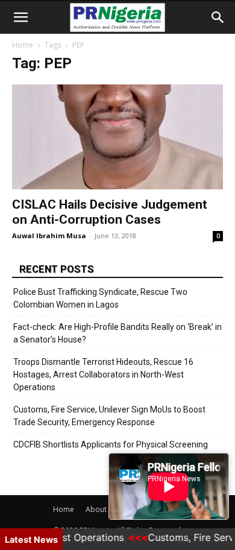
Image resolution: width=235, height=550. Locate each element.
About (96, 509)
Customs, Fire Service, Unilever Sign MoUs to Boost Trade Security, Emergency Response (109, 416)
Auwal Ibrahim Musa (49, 235)
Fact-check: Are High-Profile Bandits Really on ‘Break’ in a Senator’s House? (117, 333)
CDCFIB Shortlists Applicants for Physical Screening (110, 444)
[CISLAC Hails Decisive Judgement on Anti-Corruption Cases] (117, 136)
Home (22, 45)
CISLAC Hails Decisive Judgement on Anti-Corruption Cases (109, 212)
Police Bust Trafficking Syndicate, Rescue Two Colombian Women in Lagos (100, 298)
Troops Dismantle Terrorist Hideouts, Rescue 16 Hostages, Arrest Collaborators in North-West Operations (103, 374)
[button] (20, 17)
